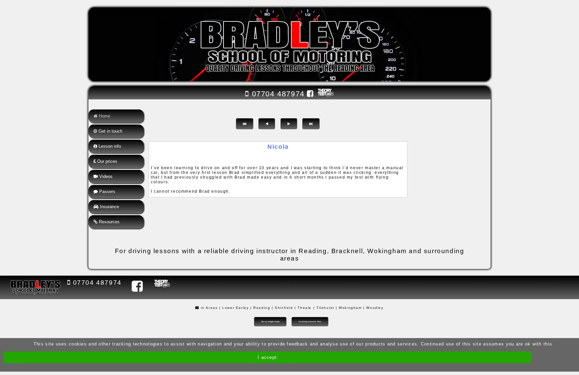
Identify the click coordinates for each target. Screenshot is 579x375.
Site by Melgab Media (270, 322)
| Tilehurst (323, 308)
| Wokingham (349, 308)
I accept (267, 357)
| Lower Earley (234, 308)
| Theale (303, 308)
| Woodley (373, 308)
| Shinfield (282, 308)
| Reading (260, 308)
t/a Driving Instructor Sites (310, 322)
